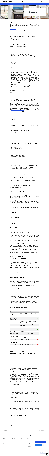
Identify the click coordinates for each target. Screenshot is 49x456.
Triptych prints (4, 441)
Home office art (20, 438)
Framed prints (4, 438)
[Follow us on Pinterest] (44, 430)
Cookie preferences (29, 446)
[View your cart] (45, 1)
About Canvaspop (13, 438)
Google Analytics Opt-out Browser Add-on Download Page (17, 110)
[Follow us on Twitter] (39, 430)
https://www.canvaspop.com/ (13, 29)
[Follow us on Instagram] (43, 430)
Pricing (12, 441)
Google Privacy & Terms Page (30, 111)
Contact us (28, 438)
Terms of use (28, 441)
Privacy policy (28, 443)
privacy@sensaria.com (12, 290)
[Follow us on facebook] (41, 430)
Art (3, 443)
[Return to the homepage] (5, 1)
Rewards (12, 443)
